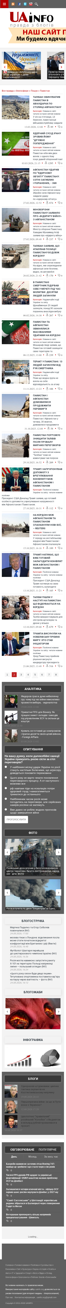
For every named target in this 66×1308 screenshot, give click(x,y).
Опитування (33, 749)
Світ (19, 1269)
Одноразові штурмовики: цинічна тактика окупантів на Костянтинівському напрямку (40, 1089)
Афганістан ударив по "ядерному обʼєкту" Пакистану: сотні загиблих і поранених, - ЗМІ (46, 176)
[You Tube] (30, 5)
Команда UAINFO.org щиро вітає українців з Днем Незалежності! (20, 75)
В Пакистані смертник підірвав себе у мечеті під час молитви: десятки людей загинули (46, 289)
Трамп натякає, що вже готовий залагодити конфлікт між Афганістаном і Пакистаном (48, 561)
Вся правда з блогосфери (15, 91)
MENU (4, 4)
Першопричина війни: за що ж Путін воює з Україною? (41, 1103)
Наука (35, 1269)
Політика (35, 1265)
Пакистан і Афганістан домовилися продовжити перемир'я (42, 402)
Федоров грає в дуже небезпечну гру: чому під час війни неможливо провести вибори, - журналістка (40, 699)
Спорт (28, 1273)
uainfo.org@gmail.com (46, 1297)
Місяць (32, 1156)
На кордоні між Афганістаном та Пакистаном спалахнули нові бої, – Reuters (47, 522)
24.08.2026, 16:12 (19, 982)
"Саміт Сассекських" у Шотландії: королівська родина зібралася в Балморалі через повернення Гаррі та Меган (33, 1203)
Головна (9, 1265)
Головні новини (22, 1265)
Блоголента (24, 1277)
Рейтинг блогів (37, 1277)
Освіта (51, 1269)
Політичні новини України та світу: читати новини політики (47, 575)
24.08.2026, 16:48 (19, 946)
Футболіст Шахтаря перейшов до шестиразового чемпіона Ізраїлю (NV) (33, 952)
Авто (8, 1273)
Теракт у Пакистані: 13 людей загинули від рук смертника (47, 364)
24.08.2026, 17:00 (19, 933)
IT (13, 1273)
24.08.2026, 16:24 (19, 969)
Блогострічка (33, 921)
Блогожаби (33, 992)
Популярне (47, 1149)
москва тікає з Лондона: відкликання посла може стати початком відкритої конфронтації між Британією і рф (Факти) (34, 940)
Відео (41, 1273)
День (14, 1156)
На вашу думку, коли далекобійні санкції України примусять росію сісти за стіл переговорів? (32, 759)
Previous (3, 67)
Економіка (10, 1269)
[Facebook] (18, 5)
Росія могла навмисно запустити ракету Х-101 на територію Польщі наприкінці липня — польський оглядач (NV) (32, 963)
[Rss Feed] (13, 5)
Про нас (9, 1297)
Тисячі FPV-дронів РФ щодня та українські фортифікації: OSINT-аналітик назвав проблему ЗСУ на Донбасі (32, 1178)
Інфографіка (33, 1040)
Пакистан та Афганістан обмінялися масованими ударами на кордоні (46, 328)
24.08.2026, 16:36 (19, 956)
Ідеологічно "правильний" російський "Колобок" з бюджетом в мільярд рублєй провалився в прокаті (40, 1121)
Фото (33, 833)
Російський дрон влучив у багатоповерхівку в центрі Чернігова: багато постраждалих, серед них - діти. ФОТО (32, 871)
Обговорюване (22, 1149)
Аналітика (33, 689)
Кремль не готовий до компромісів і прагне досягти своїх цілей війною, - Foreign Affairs (41, 733)
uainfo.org (39, 1289)
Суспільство (46, 1265)
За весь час (51, 1156)
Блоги (33, 1079)
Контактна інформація (25, 1297)
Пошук (34, 91)
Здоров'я (19, 1273)
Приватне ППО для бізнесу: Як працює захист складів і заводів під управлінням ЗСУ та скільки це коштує (40, 717)
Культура (26, 1269)
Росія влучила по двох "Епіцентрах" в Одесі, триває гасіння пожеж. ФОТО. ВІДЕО (30, 910)
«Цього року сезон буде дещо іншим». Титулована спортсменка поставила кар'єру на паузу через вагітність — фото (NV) (35, 976)
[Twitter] (24, 5)
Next (62, 67)
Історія (43, 1269)
